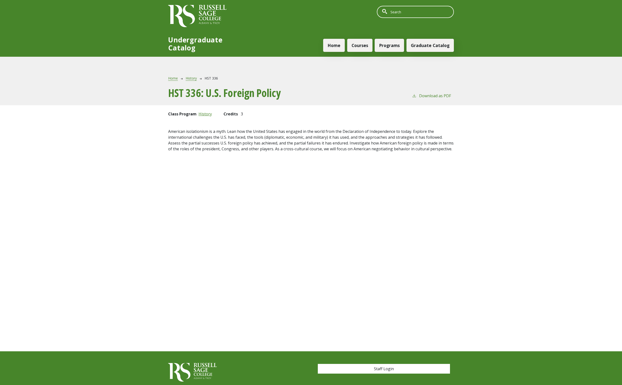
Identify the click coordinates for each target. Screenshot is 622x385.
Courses (360, 45)
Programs (389, 45)
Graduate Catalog (430, 45)
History (191, 78)
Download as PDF (435, 95)
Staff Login (384, 368)
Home (334, 45)
